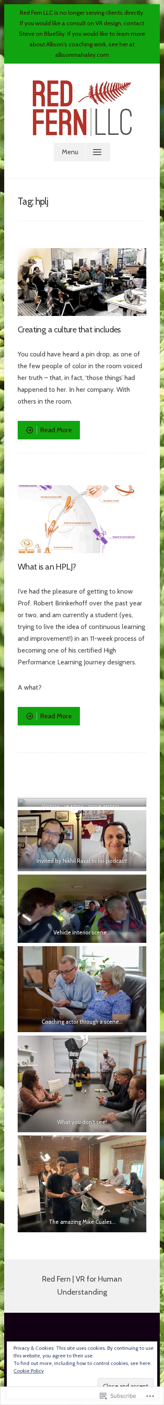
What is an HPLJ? (47, 567)
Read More (45, 432)
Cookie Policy (28, 1371)
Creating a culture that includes (69, 329)
